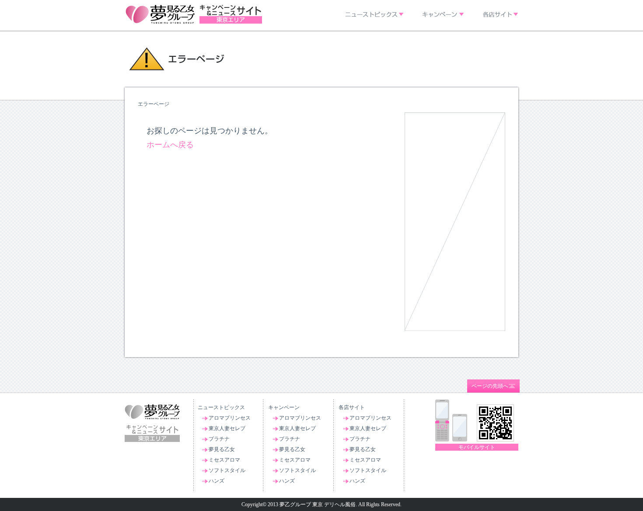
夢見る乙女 (222, 449)
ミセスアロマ (224, 460)
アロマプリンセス (230, 418)
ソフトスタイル (227, 470)
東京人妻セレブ (227, 428)
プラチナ (219, 439)
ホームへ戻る (170, 144)
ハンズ (216, 481)
